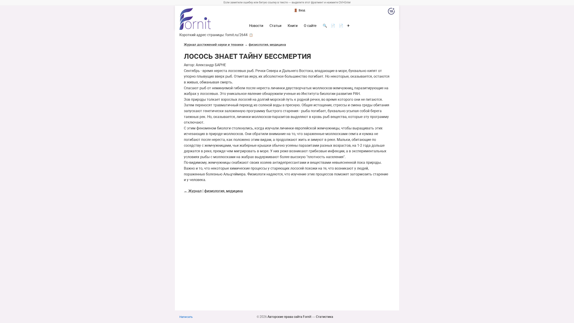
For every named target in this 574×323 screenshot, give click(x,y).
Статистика (324, 317)
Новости (256, 26)
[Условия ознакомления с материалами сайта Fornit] (391, 12)
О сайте (310, 26)
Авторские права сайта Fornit (289, 317)
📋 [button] (251, 35)
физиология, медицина (267, 45)
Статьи (275, 26)
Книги (293, 26)
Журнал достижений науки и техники (214, 45)
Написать (186, 317)
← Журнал (193, 191)
